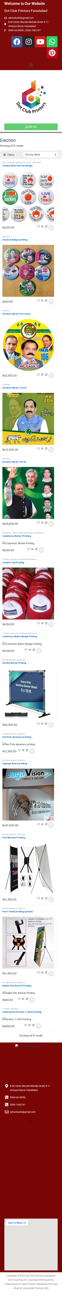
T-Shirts (6, 559)
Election (27, 162)
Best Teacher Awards (12, 162)
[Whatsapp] (52, 41)
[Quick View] (42, 226)
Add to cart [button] (51, 227)
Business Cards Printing (13, 533)
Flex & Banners (9, 660)
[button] (31, 65)
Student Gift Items (28, 559)
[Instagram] (28, 41)
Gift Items (36, 162)
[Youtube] (40, 41)
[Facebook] (16, 41)
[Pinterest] (52, 52)
